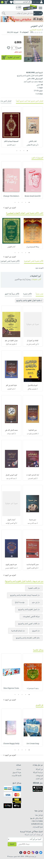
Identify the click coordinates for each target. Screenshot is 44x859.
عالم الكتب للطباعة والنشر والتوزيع (28, 638)
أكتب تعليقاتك (36, 279)
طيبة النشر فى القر (11, 385)
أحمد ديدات (10, 433)
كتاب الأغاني (33, 141)
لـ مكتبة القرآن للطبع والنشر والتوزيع (29, 300)
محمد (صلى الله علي (11, 430)
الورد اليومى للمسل (11, 475)
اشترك (12, 844)
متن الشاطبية (33, 430)
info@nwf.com (37, 824)
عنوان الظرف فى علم (11, 340)
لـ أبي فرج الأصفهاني (33, 145)
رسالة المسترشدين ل (32, 247)
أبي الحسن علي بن (32, 344)
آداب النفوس (11, 247)
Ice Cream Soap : (32, 743)
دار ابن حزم (36, 602)
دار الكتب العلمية (34, 588)
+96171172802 (37, 821)
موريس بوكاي (32, 389)
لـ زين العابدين (11, 145)
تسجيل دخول (36, 2)
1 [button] (27, 150)
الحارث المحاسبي (13, 213)
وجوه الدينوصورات (32, 688)
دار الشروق (36, 630)
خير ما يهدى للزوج (11, 564)
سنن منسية (32, 519)
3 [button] (20, 150)
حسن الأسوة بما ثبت (33, 564)
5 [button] (14, 202)
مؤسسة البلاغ (20, 602)
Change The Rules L (11, 196)
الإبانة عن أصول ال (32, 340)
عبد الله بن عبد (10, 478)
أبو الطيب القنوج (32, 568)
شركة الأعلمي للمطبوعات (31, 616)
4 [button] (16, 150)
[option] (33, 126)
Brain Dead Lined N (32, 196)
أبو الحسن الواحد (11, 523)
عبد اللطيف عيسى (10, 568)
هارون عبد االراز (10, 344)
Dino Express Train (11, 688)
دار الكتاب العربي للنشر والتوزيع (29, 623)
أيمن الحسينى (32, 478)
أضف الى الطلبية (13, 57)
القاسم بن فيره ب (32, 433)
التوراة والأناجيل (33, 385)
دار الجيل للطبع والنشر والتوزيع (29, 609)
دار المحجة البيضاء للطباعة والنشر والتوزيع (25, 595)
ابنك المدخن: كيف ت (32, 475)
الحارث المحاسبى (35, 29)
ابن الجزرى (10, 389)
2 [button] (23, 150)
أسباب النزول (11, 519)
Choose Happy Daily (11, 743)
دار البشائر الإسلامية (18, 630)
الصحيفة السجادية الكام (11, 141)
